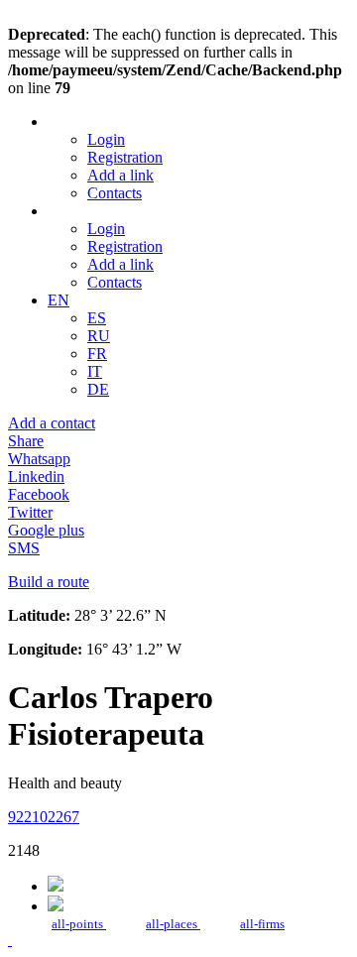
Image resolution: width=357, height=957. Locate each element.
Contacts (114, 192)
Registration (125, 157)
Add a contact (51, 423)
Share (26, 440)
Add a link (120, 175)
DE (98, 389)
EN (58, 300)
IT (94, 371)
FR (97, 353)
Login (106, 139)
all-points (79, 923)
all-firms (262, 923)
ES (96, 317)
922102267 (43, 816)
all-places (173, 923)
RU (98, 335)
